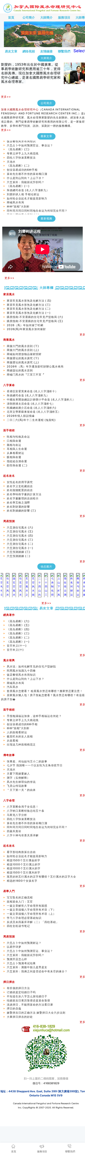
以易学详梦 (14, 946)
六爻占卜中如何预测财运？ (24, 942)
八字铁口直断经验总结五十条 (25, 810)
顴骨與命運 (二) (17, 465)
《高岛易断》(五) (18, 625)
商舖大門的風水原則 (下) (23, 346)
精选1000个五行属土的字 (23, 864)
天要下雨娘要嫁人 (18, 773)
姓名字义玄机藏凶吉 (20, 486)
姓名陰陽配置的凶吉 (20, 490)
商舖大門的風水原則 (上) (23, 210)
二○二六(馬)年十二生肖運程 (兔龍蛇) (31, 420)
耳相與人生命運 (17, 448)
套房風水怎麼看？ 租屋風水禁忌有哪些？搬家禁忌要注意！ (45, 691)
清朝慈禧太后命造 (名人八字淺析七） (31, 403)
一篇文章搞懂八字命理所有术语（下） (31, 909)
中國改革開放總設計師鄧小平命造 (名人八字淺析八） (41, 399)
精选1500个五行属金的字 (23, 860)
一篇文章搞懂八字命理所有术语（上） (31, 913)
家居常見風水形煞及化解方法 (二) (29, 308)
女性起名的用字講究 (20, 482)
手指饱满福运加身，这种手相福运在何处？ (34, 716)
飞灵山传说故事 (17, 785)
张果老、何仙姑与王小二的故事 (27, 761)
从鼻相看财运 (15, 453)
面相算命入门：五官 (20, 901)
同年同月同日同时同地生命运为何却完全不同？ (40, 205)
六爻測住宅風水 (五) (21, 531)
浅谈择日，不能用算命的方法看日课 (30, 1004)
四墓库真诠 (14, 831)
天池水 (11, 157)
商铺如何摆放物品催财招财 (24, 354)
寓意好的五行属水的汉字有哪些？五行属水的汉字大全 (41, 876)
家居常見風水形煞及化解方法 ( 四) (29, 300)
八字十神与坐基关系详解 (23, 835)
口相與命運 (14, 440)
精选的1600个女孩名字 (22, 880)
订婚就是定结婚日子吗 (21, 992)
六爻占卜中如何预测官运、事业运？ (30, 140)
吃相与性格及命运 (18, 436)
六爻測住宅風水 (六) (21, 527)
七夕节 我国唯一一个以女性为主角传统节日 (35, 765)
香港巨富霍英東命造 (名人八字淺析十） (32, 391)
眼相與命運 (14, 457)
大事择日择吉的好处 (20, 1016)
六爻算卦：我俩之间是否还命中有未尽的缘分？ (37, 971)
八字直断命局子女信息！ (23, 806)
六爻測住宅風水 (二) (20, 543)
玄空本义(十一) (17, 214)
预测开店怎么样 (17, 959)
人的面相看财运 (17, 732)
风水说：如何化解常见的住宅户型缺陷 (31, 666)
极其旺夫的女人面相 (20, 736)
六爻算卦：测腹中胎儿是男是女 (27, 967)
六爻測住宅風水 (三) (20, 539)
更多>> (6, 96)
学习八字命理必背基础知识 (24, 917)
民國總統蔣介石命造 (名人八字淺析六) (31, 407)
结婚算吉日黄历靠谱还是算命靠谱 (28, 1000)
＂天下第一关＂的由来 (21, 789)
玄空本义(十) (15, 649)
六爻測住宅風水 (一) (20, 548)
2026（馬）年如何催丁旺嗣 (25, 325)
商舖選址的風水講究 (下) (23, 358)
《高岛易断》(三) (18, 144)
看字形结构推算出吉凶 (21, 852)
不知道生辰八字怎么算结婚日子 (27, 996)
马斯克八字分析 (17, 814)
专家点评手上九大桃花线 (23, 148)
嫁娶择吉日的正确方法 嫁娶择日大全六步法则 (36, 1012)
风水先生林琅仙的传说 (21, 781)
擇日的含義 (14, 1008)
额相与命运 (14, 445)
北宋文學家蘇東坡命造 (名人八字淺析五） (34, 411)
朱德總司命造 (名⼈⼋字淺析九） (28, 185)
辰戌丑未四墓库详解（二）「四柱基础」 (33, 922)
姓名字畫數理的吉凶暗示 (23, 498)
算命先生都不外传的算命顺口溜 (27, 169)
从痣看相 (12, 740)
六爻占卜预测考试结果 (21, 963)
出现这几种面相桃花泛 (21, 744)
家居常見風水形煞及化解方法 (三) (29, 304)
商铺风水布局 (15, 197)
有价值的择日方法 (18, 988)
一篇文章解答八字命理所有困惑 (27, 905)
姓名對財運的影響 (18, 506)
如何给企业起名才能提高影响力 (27, 193)
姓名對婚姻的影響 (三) (21, 510)
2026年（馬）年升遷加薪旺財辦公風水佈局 (35, 366)
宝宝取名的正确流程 (20, 897)
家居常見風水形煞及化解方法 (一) (29, 312)
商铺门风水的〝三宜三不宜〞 (25, 374)
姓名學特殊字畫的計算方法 (24, 494)
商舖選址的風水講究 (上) (23, 362)
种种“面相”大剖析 (18, 201)
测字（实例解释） (18, 777)
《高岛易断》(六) (18, 621)
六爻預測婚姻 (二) (18, 556)
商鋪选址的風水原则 (20, 370)
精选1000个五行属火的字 (23, 868)
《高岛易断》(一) (18, 181)
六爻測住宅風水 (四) (21, 535)
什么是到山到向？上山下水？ (25, 173)
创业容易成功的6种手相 (22, 165)
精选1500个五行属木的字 (23, 872)
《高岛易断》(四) (18, 629)
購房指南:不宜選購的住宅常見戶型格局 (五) (35, 321)
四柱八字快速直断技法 (21, 152)
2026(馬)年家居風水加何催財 (26, 329)
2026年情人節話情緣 (21, 415)
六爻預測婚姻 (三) (18, 551)
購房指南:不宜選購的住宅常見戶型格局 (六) (35, 317)
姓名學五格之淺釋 (18, 502)
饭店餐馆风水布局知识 (21, 674)
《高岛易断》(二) (18, 160)
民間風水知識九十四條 (21, 670)
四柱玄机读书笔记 (18, 926)
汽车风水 (12, 686)
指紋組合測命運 (17, 461)
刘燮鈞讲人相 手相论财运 (23, 189)
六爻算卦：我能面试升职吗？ (25, 177)
